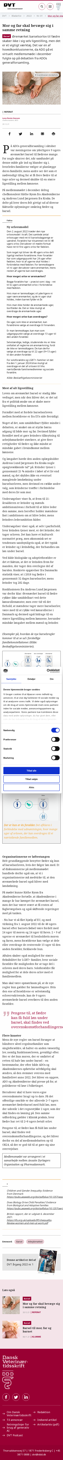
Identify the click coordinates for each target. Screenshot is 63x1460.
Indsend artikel (47, 1420)
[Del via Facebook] (9, 133)
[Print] (53, 133)
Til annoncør (15, 1420)
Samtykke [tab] (11, 679)
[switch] (55, 739)
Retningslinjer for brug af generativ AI (18, 1427)
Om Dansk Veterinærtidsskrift (18, 1413)
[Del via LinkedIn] (31, 133)
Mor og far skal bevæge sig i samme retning (41, 1305)
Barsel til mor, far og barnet (37, 1329)
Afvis (31, 787)
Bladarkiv (16, 15)
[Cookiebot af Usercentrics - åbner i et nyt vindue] (47, 671)
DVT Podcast (15, 1435)
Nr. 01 (40, 15)
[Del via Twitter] (20, 133)
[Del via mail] (42, 133)
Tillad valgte (31, 779)
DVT (4, 15)
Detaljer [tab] (32, 679)
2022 (29, 15)
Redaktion (43, 1412)
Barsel (7, 36)
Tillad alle (31, 770)
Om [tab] (51, 679)
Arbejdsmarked (35, 1241)
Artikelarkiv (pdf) (48, 1424)
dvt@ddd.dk (39, 1454)
